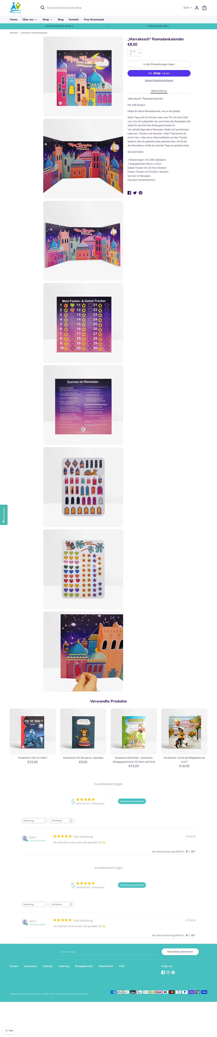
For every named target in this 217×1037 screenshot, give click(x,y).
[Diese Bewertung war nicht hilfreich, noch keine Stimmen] (192, 851)
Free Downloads (94, 19)
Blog (61, 19)
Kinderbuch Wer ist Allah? (32, 758)
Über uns (29, 19)
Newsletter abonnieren (180, 951)
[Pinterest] (173, 972)
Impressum (30, 966)
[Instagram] (168, 972)
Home (13, 19)
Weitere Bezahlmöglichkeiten (159, 80)
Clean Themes (64, 994)
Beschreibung (159, 90)
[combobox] (34, 820)
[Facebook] (163, 972)
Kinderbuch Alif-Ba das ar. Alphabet (83, 758)
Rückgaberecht (84, 966)
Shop (46, 19)
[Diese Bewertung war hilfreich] (187, 851)
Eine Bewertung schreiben (132, 801)
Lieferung (63, 966)
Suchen (14, 966)
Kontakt (74, 19)
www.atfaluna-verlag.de (38, 994)
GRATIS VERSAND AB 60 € (59, 26)
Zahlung (47, 966)
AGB (122, 966)
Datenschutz (105, 966)
